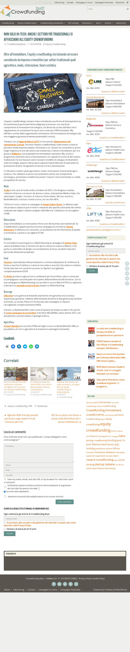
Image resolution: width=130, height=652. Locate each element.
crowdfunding (109, 406)
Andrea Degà (70, 243)
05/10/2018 (35, 44)
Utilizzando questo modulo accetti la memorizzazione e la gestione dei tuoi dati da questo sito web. (39, 487)
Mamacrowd (99, 444)
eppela (102, 419)
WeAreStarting (110, 468)
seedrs (116, 460)
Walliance (16, 153)
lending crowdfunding (96, 440)
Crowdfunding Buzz (16, 44)
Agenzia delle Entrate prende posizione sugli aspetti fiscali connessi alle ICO (21, 418)
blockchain (105, 402)
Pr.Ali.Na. (8, 276)
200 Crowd (89, 402)
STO (116, 465)
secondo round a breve (28, 285)
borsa (113, 402)
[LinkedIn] (46, 2)
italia (122, 436)
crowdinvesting (109, 415)
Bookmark (42, 406)
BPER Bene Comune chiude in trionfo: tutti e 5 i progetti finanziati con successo (111, 370)
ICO (109, 436)
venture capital (91, 468)
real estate (120, 452)
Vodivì (7, 190)
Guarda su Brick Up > (115, 202)
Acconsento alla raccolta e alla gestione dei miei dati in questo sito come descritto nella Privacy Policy (103, 258)
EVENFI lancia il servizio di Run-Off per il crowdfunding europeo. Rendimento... (110, 345)
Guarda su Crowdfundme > (113, 137)
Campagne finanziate (104, 2)
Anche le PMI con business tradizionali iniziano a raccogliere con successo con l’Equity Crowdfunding (15, 386)
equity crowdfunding (17, 406)
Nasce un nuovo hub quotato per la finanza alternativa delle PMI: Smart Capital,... (111, 357)
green (105, 436)
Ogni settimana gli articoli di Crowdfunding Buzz (26, 514)
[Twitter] (43, 2)
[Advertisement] (107, 297)
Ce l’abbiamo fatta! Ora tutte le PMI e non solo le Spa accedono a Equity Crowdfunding (40, 386)
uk (119, 464)
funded (100, 436)
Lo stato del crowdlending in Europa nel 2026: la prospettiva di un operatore (110, 332)
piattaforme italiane (103, 448)
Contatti (70, 2)
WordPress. (121, 589)
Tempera (109, 589)
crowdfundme (95, 414)
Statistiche (119, 2)
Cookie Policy (98, 578)
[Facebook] (36, 2)
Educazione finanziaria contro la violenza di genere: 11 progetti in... (111, 383)
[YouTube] (39, 2)
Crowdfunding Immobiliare (103, 410)
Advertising (59, 2)
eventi (113, 431)
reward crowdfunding (99, 459)
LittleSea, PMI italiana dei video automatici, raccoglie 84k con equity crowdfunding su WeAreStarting (68, 387)
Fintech (93, 436)
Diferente (8, 295)
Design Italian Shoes (52, 204)
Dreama (8, 262)
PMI (30, 406)
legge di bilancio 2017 (29, 141)
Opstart (110, 444)
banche (96, 402)
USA (122, 465)
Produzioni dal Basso (105, 452)
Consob (99, 406)
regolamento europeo (104, 456)
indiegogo (114, 436)
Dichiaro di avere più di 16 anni (21, 529)
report (115, 455)
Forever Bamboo (12, 326)
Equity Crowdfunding (55, 44)
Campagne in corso (84, 2)
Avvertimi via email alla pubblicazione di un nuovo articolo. (36, 496)
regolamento (90, 456)
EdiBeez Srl (51, 578)
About (7, 589)
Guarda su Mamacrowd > (113, 91)
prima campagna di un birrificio (21, 312)
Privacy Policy (84, 578)
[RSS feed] (50, 2)
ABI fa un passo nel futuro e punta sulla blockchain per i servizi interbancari (66, 418)
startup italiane (105, 464)
